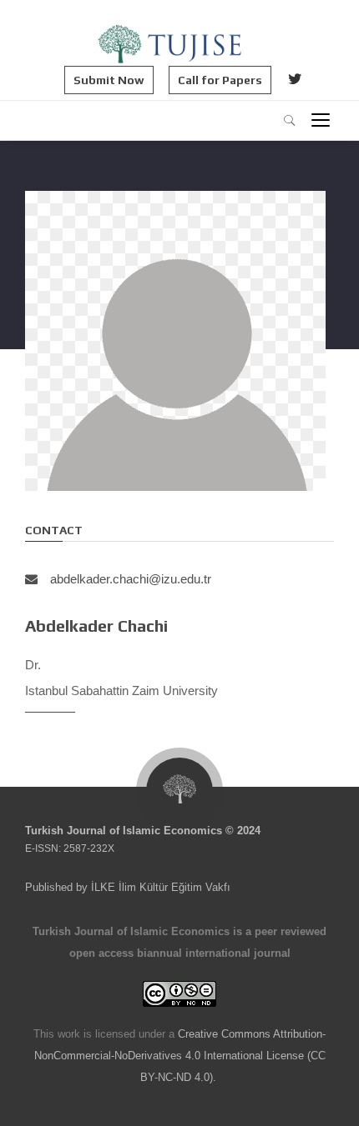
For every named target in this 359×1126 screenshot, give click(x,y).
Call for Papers (220, 80)
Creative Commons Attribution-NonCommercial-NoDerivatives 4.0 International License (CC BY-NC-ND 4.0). (180, 1055)
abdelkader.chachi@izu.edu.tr (130, 579)
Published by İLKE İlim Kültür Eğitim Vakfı (127, 887)
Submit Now (108, 80)
